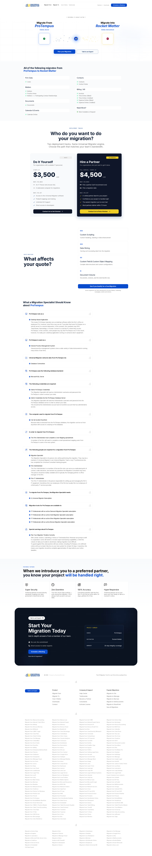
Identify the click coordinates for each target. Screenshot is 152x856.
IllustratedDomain (60, 675)
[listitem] (52, 185)
